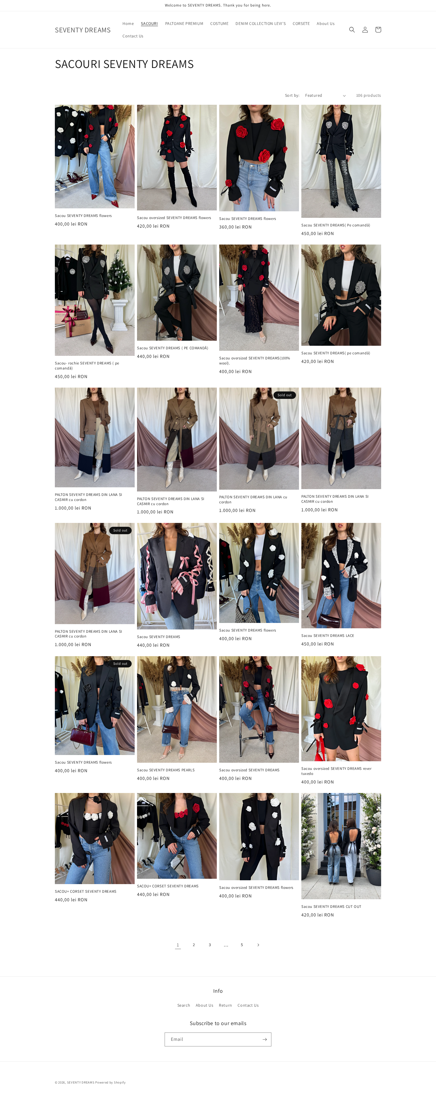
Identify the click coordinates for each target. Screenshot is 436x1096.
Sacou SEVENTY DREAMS (158, 637)
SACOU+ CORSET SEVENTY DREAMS (86, 891)
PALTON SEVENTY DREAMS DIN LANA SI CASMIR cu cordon (88, 497)
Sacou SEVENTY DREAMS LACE (327, 635)
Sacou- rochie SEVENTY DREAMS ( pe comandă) (87, 366)
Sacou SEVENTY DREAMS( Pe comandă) (335, 225)
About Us (205, 1005)
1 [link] (178, 945)
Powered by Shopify (110, 1082)
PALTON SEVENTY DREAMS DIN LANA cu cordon (253, 500)
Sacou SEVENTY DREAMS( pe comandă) (335, 353)
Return (225, 1005)
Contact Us (248, 1005)
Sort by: (292, 95)
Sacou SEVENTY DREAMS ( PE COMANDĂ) (172, 348)
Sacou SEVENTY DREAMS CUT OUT (331, 906)
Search (183, 1005)
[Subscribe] (264, 1039)
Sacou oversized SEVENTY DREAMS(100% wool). (254, 361)
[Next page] (258, 944)
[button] (352, 29)
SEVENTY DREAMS (81, 1082)
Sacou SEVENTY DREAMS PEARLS (166, 770)
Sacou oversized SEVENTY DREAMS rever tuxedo (336, 771)
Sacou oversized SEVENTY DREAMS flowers (174, 217)
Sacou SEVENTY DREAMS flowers (83, 215)
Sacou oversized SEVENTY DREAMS (249, 770)
